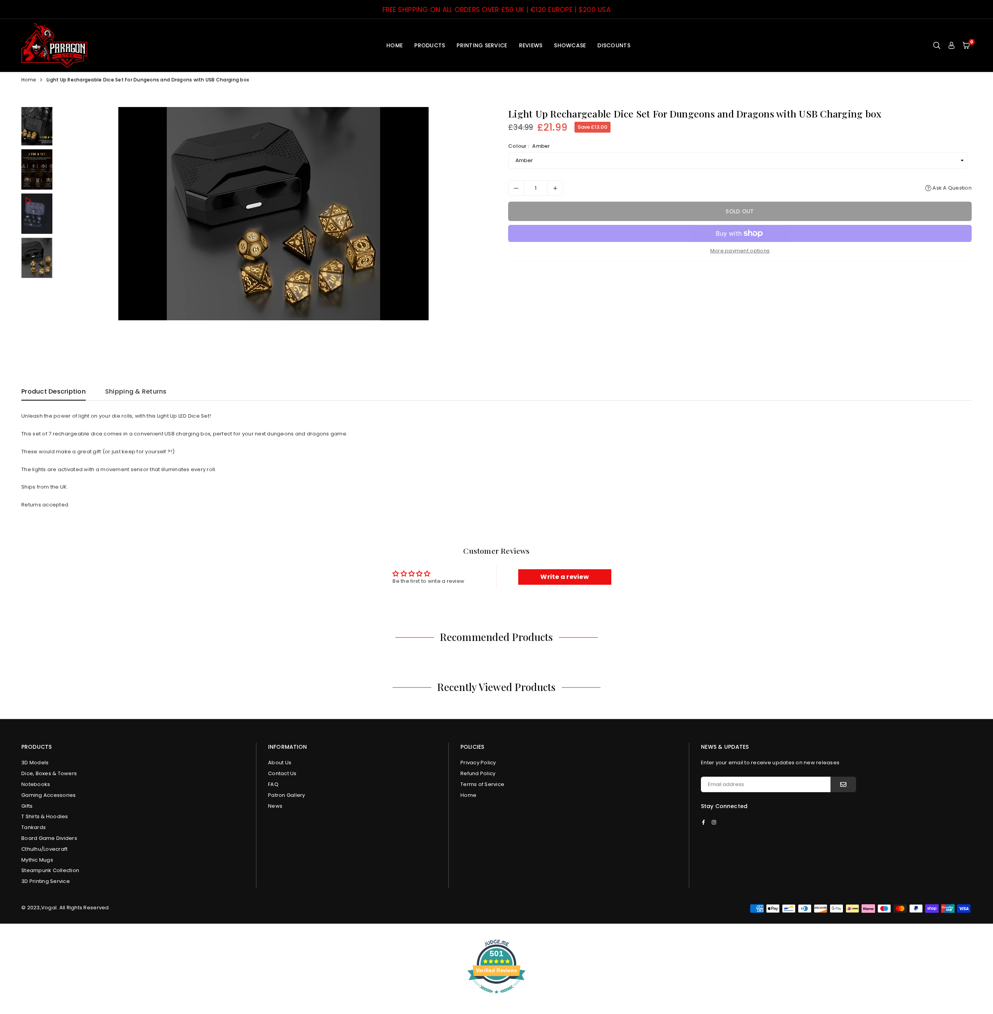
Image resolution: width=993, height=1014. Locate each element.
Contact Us (282, 773)
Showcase (570, 45)
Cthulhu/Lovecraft (44, 849)
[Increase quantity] (555, 188)
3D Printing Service (45, 881)
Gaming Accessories (48, 795)
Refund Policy (477, 773)
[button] (966, 45)
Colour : (529, 146)
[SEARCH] (936, 45)
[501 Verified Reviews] (496, 998)
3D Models (34, 762)
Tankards (33, 827)
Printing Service (482, 45)
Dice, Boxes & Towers (49, 773)
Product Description (53, 391)
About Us (279, 762)
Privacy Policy (478, 762)
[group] (273, 213)
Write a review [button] (564, 576)
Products (429, 45)
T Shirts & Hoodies (44, 816)
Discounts (613, 45)
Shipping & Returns (136, 391)
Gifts (27, 806)
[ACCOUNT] (951, 45)
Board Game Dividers (49, 838)
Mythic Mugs (37, 860)
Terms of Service (482, 784)
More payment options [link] (740, 250)
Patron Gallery (286, 795)
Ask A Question (951, 188)
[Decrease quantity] (516, 188)
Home (394, 45)
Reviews (531, 45)
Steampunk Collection (50, 870)
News (275, 806)
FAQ (273, 784)
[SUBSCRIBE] (843, 784)
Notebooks (35, 784)
